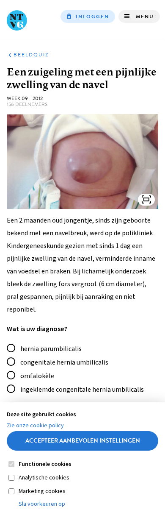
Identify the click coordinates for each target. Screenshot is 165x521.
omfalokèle (37, 376)
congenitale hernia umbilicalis (64, 362)
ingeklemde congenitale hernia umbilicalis (82, 389)
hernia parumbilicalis (51, 349)
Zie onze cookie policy (35, 425)
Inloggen (92, 16)
